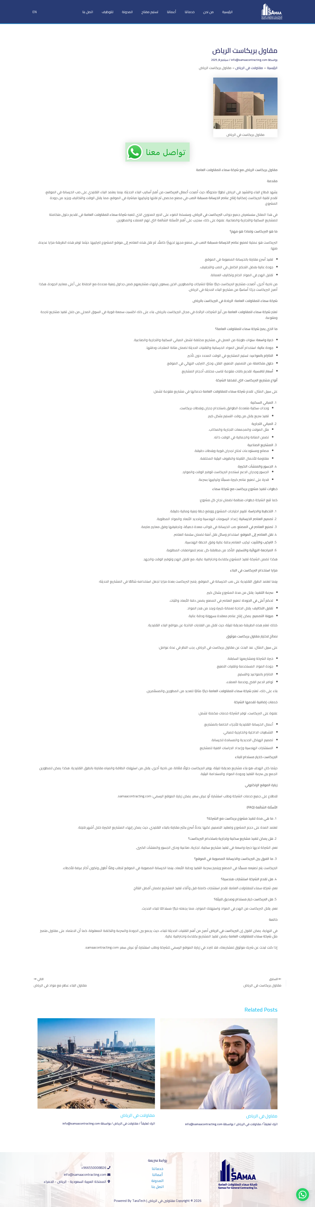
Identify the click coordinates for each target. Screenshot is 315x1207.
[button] (302, 1194)
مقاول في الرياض (262, 1116)
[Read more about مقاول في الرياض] (219, 1063)
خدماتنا (190, 12)
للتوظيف (107, 12)
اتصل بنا (87, 12)
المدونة (127, 12)
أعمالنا (171, 12)
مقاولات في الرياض (248, 1124)
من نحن (208, 12)
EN (34, 12)
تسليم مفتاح (149, 12)
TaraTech (139, 1200)
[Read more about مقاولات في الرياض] (96, 1063)
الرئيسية (227, 12)
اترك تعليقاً (271, 1124)
